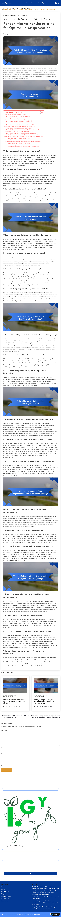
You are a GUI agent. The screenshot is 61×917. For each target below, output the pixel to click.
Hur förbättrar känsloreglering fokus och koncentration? (19, 121)
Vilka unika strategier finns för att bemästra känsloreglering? (19, 126)
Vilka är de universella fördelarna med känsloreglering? (18, 119)
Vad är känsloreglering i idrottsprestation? (15, 114)
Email (3, 754)
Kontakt (33, 3)
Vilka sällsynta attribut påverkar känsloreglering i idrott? (18, 131)
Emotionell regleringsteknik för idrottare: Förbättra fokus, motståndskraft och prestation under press (45, 902)
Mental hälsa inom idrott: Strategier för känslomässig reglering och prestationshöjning (45, 887)
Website (3, 760)
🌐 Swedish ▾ (55, 914)
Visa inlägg (41, 3)
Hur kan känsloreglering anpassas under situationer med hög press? (21, 140)
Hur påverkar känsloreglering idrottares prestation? (18, 116)
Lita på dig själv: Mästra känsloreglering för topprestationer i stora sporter (44, 907)
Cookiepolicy (4, 901)
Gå (30, 873)
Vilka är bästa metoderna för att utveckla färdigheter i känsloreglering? (22, 141)
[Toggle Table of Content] (41, 112)
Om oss (3, 889)
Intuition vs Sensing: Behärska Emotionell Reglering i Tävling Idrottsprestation (26, 858)
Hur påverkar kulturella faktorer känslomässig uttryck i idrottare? (21, 133)
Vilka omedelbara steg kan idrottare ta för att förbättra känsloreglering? (22, 146)
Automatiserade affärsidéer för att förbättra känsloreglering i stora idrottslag (45, 701)
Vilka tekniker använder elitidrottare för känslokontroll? (19, 128)
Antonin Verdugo (17, 34)
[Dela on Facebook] (56, 3)
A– (6, 914)
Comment (4, 730)
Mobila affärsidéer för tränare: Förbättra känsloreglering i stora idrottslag (14, 701)
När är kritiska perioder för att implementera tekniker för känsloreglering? (23, 136)
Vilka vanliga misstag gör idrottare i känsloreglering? (18, 143)
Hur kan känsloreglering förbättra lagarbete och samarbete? (20, 124)
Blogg (2, 894)
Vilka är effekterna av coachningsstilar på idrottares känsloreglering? (22, 134)
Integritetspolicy (6, 896)
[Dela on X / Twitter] (58, 3)
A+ (2, 914)
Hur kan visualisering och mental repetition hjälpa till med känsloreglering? (23, 129)
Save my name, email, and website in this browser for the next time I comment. (25, 766)
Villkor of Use (5, 898)
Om (23, 3)
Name (3, 747)
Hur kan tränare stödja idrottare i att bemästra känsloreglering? (21, 145)
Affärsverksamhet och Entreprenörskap (15, 15)
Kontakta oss (5, 891)
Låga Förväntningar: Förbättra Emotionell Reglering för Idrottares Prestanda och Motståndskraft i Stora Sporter (44, 892)
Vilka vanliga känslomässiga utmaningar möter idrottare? (19, 118)
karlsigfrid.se (6, 3)
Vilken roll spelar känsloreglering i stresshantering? (18, 123)
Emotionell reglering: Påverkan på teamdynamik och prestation (45, 897)
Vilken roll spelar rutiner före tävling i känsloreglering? (18, 138)
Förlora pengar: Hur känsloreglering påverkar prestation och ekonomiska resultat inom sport (30, 786)
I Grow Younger (19, 846)
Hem (27, 3)
